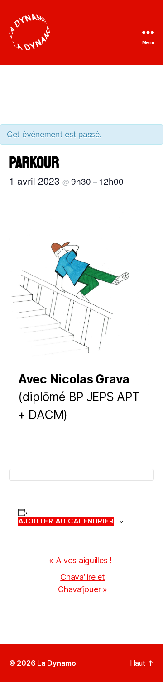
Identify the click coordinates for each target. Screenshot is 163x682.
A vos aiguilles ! (80, 560)
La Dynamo (56, 663)
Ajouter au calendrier (66, 521)
